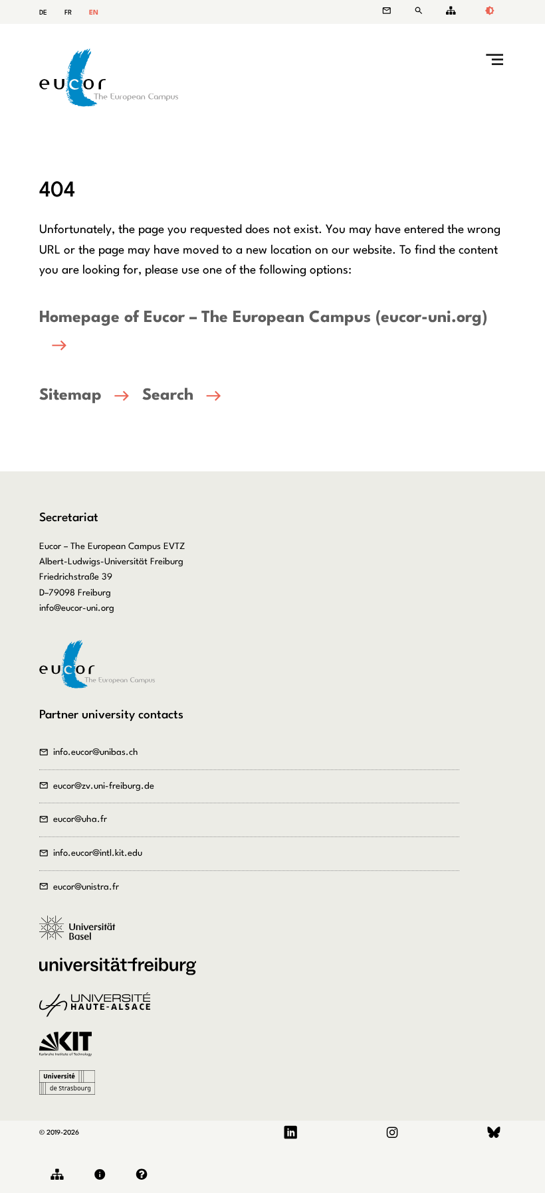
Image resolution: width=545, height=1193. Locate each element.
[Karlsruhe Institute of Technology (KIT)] (69, 1051)
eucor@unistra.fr (86, 887)
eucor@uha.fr (80, 819)
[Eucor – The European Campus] (109, 104)
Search (421, 11)
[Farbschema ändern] (489, 12)
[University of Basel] (82, 934)
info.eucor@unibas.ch (95, 752)
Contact (393, 11)
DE (43, 12)
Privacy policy (144, 1174)
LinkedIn (290, 1133)
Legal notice (103, 1174)
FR (68, 12)
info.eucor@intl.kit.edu (97, 853)
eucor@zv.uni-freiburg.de (103, 786)
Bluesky (493, 1133)
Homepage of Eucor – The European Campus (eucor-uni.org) (263, 318)
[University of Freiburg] (122, 973)
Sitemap (449, 11)
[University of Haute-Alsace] (99, 1012)
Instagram (392, 1133)
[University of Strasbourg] (71, 1089)
